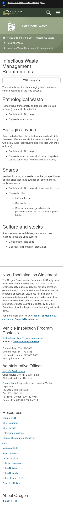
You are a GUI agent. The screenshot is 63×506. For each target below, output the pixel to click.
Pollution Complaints (12, 463)
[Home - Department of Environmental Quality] (3, 37)
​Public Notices (9, 468)
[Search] (48, 12)
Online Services (10, 458)
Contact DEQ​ (9, 417)
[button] (4, 5)
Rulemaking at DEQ (12, 478)
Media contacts (10, 448)
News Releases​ (10, 453)
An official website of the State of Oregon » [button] (26, 2)
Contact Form (9, 383)
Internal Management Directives (19, 438)
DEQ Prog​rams (10, 422)
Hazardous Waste (45, 37)
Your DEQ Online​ (11, 483)
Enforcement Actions (13, 432)
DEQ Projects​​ (9, 427)
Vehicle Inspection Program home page (22, 338)
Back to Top (10, 500)
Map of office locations (13, 371)
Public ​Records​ (10, 473)
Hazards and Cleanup (20, 37)
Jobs (4, 443)
